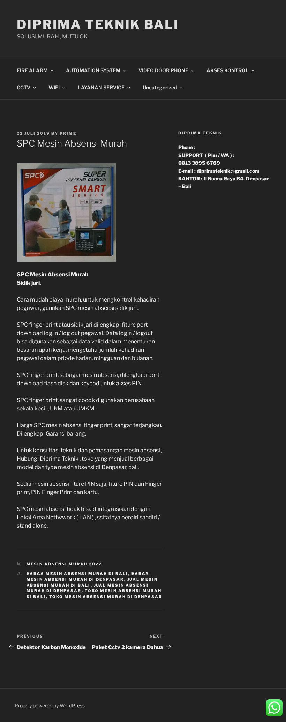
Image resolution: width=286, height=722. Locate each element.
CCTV (23, 87)
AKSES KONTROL (227, 70)
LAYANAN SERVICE (101, 87)
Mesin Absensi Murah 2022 (64, 563)
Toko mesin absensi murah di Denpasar (106, 596)
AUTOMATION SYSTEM (93, 70)
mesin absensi (77, 467)
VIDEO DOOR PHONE (163, 70)
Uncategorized (160, 87)
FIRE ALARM (32, 70)
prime (68, 133)
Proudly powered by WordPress (50, 705)
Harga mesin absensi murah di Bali (77, 573)
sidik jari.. (127, 308)
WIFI (54, 87)
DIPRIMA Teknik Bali (98, 24)
